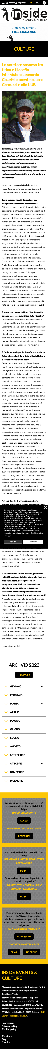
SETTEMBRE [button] (17, 755)
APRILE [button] (14, 712)
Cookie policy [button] (36, 533)
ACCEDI (24, 820)
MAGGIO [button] (15, 720)
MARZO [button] (14, 703)
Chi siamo (7, 1036)
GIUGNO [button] (15, 729)
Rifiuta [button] (13, 542)
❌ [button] (46, 507)
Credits (6, 1042)
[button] (3, 3)
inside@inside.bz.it (18, 1015)
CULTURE (25, 675)
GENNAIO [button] (15, 686)
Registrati (22, 2)
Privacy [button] (7, 535)
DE (37, 2)
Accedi (12, 2)
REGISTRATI (24, 836)
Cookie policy (9, 1029)
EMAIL (14, 952)
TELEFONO (31, 952)
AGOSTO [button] (15, 746)
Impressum (8, 1022)
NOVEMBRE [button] (17, 772)
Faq (4, 1039)
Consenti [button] (33, 542)
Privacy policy (9, 1026)
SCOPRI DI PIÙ (24, 936)
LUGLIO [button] (14, 737)
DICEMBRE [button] (16, 780)
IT (31, 2)
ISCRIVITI (24, 870)
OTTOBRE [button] (16, 763)
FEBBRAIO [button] (16, 695)
